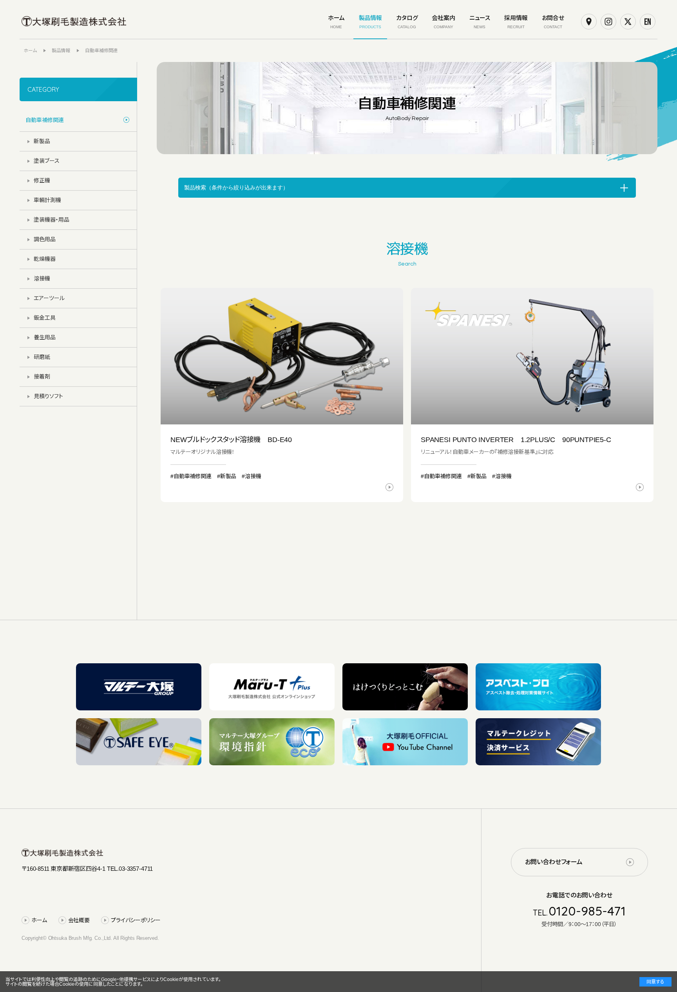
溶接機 (42, 278)
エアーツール (49, 298)
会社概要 (79, 920)
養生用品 (45, 337)
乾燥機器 (45, 259)
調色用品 (45, 239)
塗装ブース (47, 161)
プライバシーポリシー (136, 920)
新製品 (42, 141)
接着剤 (42, 376)
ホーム (39, 920)
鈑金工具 (45, 318)
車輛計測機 (47, 200)
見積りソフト (48, 396)
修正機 (42, 180)
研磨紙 (42, 357)
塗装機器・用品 (51, 220)
